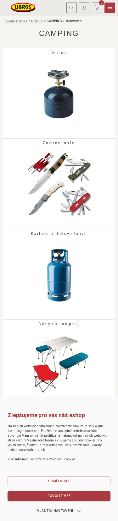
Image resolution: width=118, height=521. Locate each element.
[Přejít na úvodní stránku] (23, 7)
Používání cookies (62, 459)
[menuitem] (109, 8)
